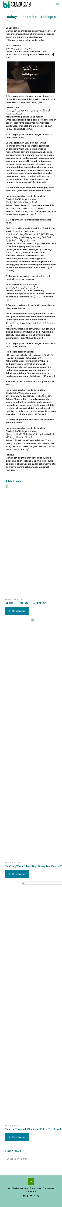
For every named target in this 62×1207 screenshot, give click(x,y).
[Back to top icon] (31, 1181)
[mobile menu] (57, 5)
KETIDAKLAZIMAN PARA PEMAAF (25, 603)
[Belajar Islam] (16, 5)
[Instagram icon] (38, 1195)
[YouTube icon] (34, 1195)
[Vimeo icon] (31, 1195)
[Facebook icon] (28, 1195)
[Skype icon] (24, 1195)
